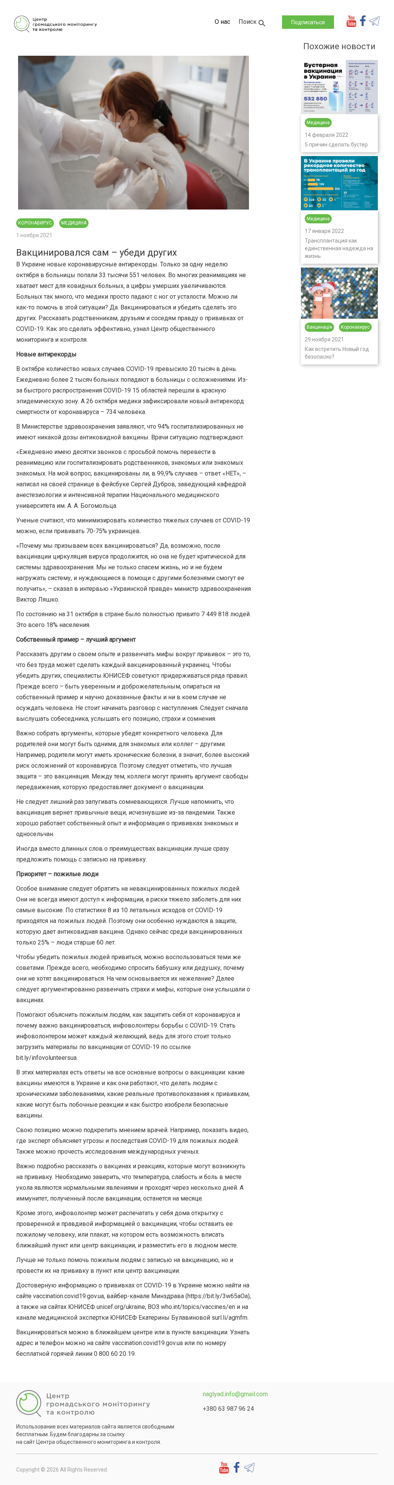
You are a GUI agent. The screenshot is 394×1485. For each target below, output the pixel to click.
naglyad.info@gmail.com (235, 1394)
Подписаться (308, 22)
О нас (222, 21)
